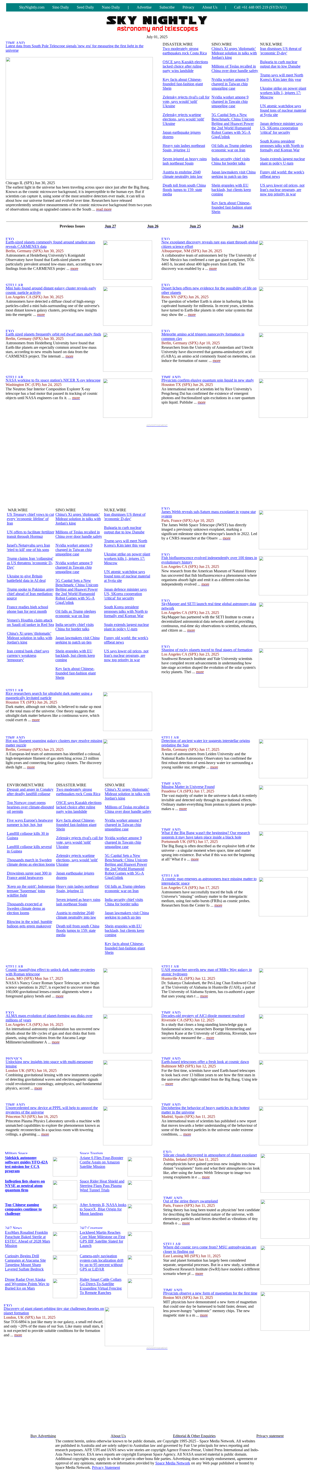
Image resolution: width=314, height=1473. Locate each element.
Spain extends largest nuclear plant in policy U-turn (282, 161)
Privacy (188, 7)
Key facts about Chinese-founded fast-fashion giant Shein (183, 83)
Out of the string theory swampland (190, 1201)
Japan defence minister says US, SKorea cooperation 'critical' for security (281, 127)
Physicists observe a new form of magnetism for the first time (210, 1293)
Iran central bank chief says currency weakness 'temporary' (28, 655)
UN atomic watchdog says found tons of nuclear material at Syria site (283, 110)
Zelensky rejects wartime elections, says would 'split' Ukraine (183, 119)
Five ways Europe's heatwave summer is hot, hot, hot (30, 822)
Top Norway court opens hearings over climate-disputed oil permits (30, 807)
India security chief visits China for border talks (230, 161)
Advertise (144, 7)
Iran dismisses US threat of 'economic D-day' (280, 51)
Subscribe (167, 7)
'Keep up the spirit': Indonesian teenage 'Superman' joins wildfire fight (31, 890)
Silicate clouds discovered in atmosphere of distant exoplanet (210, 1155)
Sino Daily (60, 7)
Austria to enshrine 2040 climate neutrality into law (183, 174)
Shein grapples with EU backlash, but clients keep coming (231, 189)
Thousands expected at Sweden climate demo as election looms (26, 908)
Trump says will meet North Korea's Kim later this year (281, 77)
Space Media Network (172, 1463)
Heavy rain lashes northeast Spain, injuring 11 (184, 148)
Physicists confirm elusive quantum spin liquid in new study (207, 380)
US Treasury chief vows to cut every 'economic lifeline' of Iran (30, 518)
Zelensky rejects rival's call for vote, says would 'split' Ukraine (186, 101)
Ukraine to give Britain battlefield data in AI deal (26, 578)
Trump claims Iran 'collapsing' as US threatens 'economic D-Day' (30, 562)
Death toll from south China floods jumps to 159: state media (184, 189)
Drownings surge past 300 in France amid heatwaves (29, 875)
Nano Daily (111, 7)
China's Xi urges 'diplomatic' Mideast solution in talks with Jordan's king (234, 53)
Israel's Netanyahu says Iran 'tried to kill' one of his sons (28, 547)
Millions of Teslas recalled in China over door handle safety (234, 68)
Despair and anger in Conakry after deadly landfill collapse (30, 791)
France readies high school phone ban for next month (27, 609)
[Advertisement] (157, 463)
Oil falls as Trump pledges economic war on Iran (231, 148)
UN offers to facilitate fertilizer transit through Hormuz (30, 534)
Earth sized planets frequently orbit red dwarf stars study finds (53, 334)
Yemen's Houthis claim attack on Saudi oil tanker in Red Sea (30, 622)
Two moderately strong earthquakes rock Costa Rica (185, 51)
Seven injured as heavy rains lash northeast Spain (185, 161)
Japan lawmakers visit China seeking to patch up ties (233, 174)
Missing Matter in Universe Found (188, 787)
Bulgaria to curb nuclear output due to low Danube (280, 64)
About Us (209, 7)
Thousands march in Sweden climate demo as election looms (31, 862)
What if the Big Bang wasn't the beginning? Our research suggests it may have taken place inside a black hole (205, 835)
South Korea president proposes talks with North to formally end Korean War (282, 145)
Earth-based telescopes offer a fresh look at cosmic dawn (205, 1062)
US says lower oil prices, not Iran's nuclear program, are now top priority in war (282, 189)
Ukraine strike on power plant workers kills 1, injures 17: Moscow (283, 92)
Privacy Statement (106, 1467)
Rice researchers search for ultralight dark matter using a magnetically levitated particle (49, 695)
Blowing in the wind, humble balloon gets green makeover (29, 924)
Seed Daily (85, 7)
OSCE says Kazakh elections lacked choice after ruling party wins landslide (185, 66)
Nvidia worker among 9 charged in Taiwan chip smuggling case (230, 83)
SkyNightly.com (31, 7)
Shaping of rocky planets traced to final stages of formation (206, 650)
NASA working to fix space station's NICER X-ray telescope (53, 380)
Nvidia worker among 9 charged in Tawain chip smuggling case (230, 101)
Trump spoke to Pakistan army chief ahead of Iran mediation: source (30, 593)
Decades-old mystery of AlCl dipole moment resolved (203, 1016)
